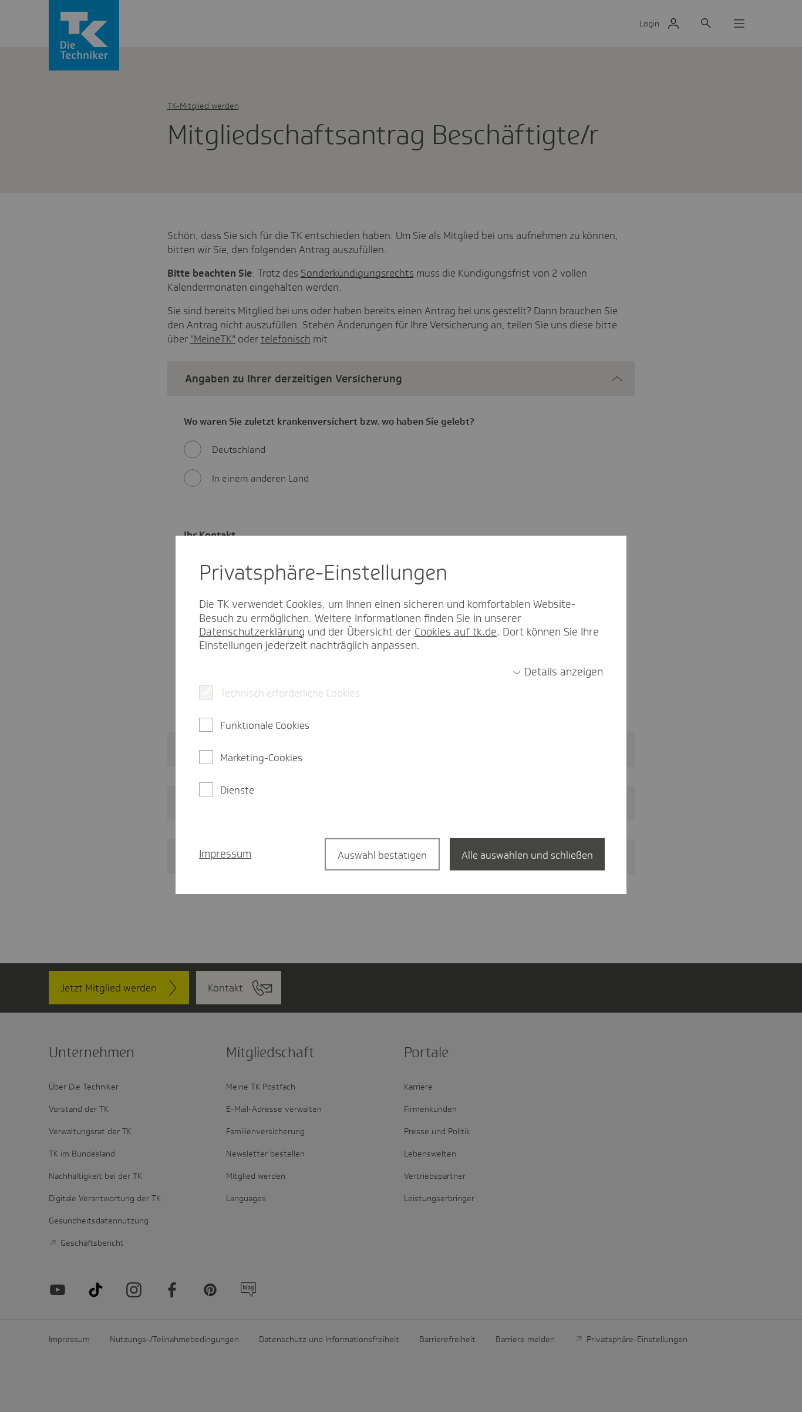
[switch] (558, 672)
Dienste (237, 790)
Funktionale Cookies (264, 725)
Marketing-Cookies (261, 757)
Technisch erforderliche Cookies (290, 693)
